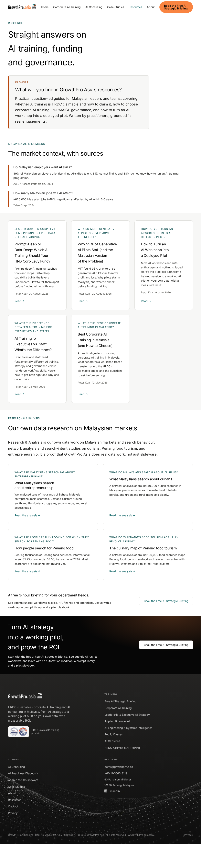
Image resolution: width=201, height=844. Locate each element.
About (151, 7)
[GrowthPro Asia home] (22, 7)
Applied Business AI (117, 721)
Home (44, 7)
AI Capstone (112, 741)
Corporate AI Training (67, 7)
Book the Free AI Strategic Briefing (176, 7)
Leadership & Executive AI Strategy (127, 714)
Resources (135, 7)
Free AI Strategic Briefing (120, 701)
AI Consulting (93, 7)
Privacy (13, 813)
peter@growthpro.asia (118, 766)
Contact (13, 806)
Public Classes (113, 734)
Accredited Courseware (23, 780)
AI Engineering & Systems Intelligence (128, 727)
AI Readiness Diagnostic (23, 773)
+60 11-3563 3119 (115, 773)
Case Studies (115, 7)
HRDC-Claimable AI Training (122, 747)
